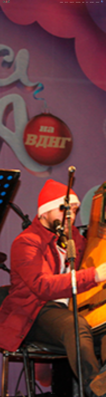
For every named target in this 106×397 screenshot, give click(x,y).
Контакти (97, 2)
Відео (83, 2)
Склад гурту (72, 2)
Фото (87, 2)
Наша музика (78, 2)
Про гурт (66, 2)
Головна (61, 2)
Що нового (92, 2)
